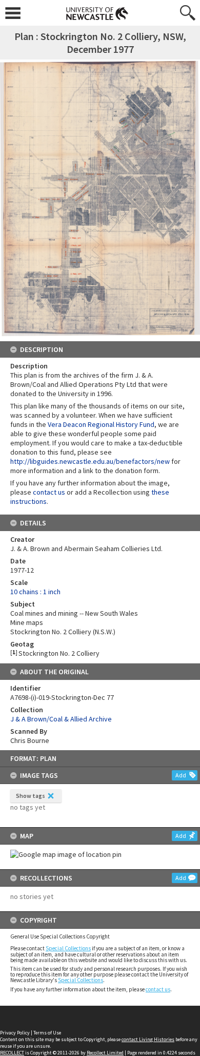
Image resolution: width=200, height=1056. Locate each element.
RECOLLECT (12, 1052)
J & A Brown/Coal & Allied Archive (61, 718)
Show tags (30, 795)
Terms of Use (47, 1032)
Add (180, 775)
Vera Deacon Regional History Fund (101, 424)
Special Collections (68, 948)
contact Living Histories (148, 1039)
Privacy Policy (15, 1032)
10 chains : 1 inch (35, 591)
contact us (158, 989)
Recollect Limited (105, 1052)
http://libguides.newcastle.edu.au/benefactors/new (90, 461)
